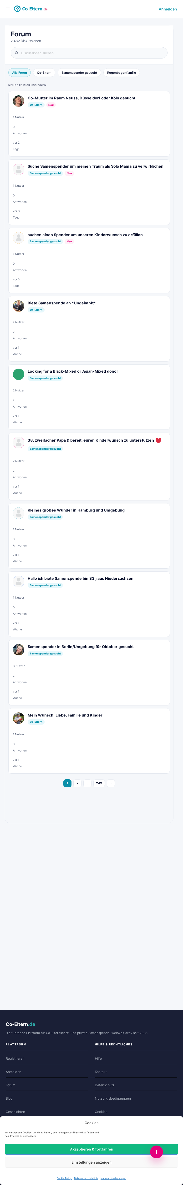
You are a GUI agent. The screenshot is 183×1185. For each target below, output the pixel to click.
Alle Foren (19, 72)
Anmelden (168, 9)
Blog (9, 1098)
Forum (10, 1085)
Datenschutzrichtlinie (86, 1178)
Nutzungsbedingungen (113, 1178)
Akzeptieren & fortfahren (91, 1149)
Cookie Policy (64, 1178)
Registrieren (15, 1058)
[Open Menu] (7, 8)
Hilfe (98, 1058)
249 (99, 783)
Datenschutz (105, 1085)
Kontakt (101, 1072)
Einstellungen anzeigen (91, 1162)
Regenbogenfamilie (121, 72)
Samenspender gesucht (79, 72)
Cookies (101, 1112)
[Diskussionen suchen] (89, 53)
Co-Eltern (44, 72)
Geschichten (15, 1112)
